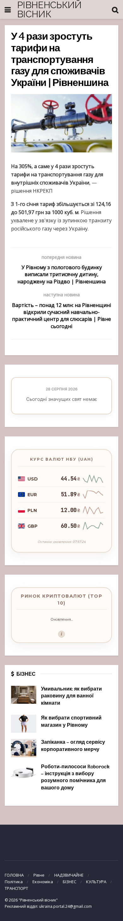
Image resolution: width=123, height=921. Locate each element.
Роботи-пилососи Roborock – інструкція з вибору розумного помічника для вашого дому (75, 777)
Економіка (42, 881)
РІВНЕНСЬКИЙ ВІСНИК (49, 9)
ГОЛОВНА (14, 875)
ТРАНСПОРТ (16, 888)
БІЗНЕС (69, 881)
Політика (14, 881)
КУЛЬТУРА (96, 881)
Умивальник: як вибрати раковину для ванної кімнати (71, 696)
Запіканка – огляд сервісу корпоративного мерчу (73, 745)
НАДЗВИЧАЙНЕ (69, 875)
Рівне (38, 875)
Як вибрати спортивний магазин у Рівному (71, 721)
